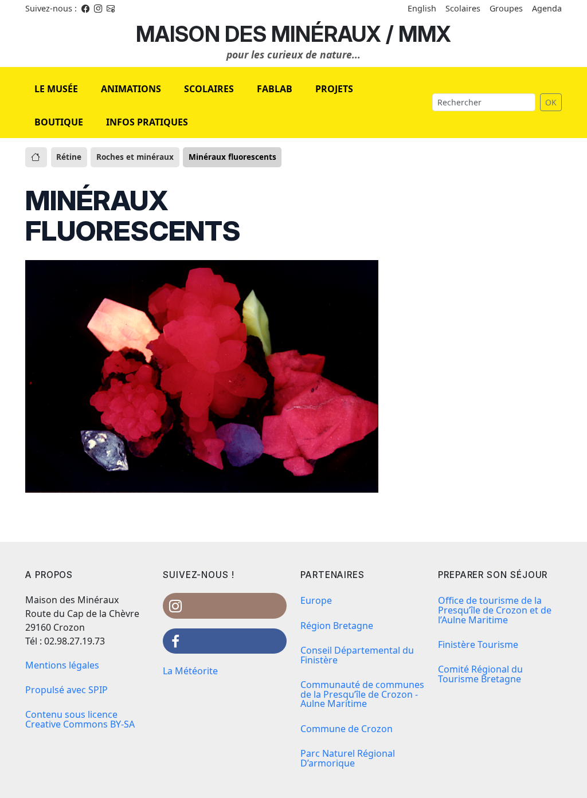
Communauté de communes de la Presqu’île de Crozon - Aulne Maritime (362, 694)
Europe (316, 600)
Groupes (506, 8)
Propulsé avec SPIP (66, 689)
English (422, 8)
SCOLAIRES (209, 88)
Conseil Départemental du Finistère (357, 655)
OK (551, 102)
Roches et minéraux (135, 156)
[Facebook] (85, 8)
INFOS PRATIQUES (147, 122)
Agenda (547, 8)
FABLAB (274, 88)
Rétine (68, 156)
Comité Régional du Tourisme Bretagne (480, 674)
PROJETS (334, 88)
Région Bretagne (336, 625)
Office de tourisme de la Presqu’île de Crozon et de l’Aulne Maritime (494, 610)
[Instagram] (98, 8)
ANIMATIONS (131, 88)
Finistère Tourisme (478, 644)
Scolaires (462, 8)
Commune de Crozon (346, 728)
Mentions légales (62, 665)
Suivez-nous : (51, 8)
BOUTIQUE (58, 122)
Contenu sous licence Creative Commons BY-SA (80, 719)
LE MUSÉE (56, 88)
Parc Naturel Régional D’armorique (347, 758)
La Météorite (190, 671)
